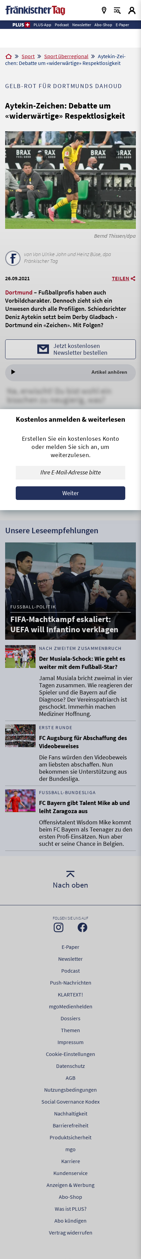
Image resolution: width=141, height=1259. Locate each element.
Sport (28, 56)
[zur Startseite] (35, 9)
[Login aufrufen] (132, 10)
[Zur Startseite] (8, 56)
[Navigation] (104, 10)
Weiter (70, 493)
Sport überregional (66, 56)
